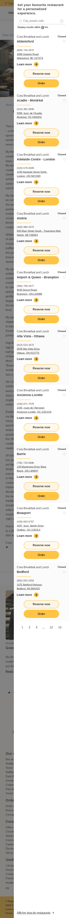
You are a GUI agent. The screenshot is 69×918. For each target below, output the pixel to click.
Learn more (24, 64)
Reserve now (41, 73)
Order (41, 83)
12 (51, 627)
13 (59, 627)
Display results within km (33, 27)
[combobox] (41, 21)
